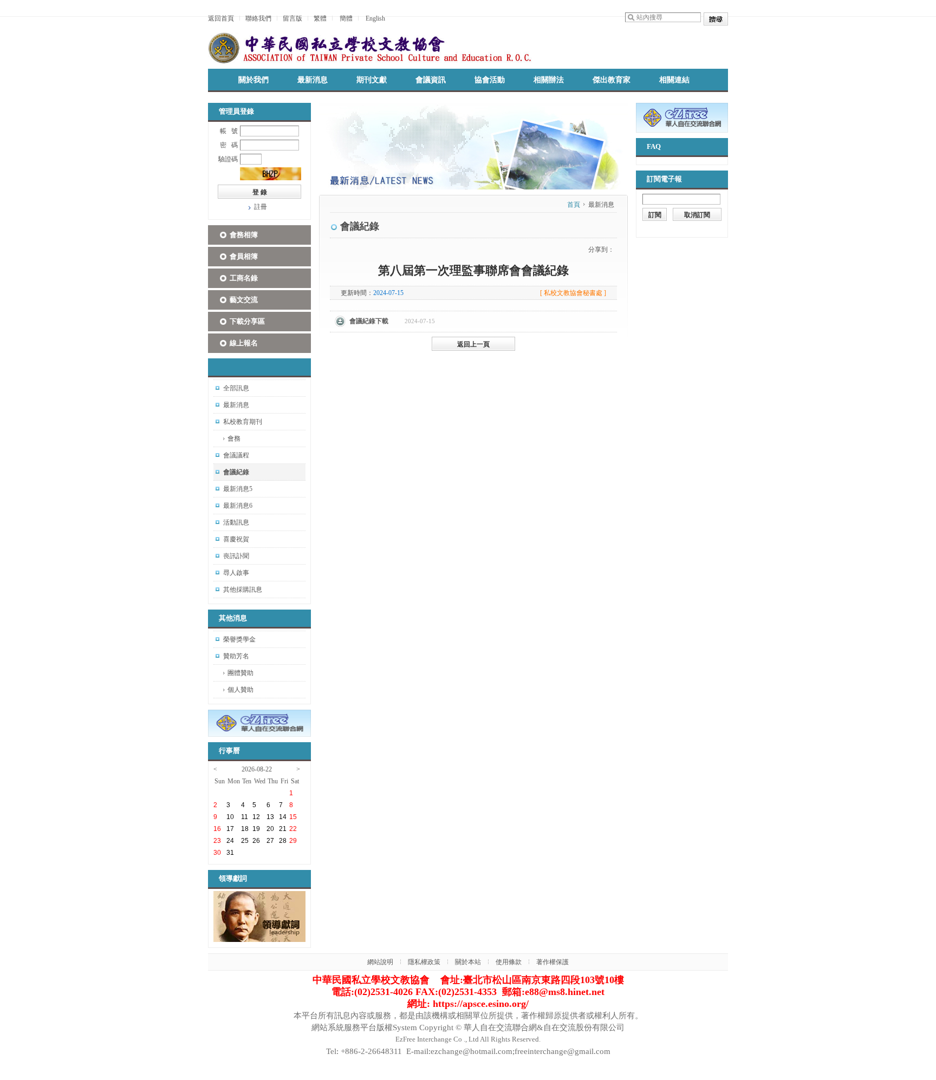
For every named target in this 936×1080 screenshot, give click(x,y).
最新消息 (312, 80)
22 (293, 829)
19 (256, 829)
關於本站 (468, 962)
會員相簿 (244, 256)
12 (256, 817)
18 (245, 829)
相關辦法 (549, 80)
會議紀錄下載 (368, 321)
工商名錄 (244, 278)
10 (230, 817)
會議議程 (236, 455)
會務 (233, 438)
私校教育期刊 (242, 422)
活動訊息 (236, 522)
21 (283, 829)
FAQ (654, 146)
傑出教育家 (611, 80)
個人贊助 (240, 689)
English (375, 18)
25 (245, 841)
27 (270, 841)
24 (230, 841)
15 (293, 817)
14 (283, 817)
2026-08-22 (257, 769)
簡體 (346, 18)
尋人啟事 (236, 573)
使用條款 (509, 962)
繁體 (320, 18)
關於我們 (253, 80)
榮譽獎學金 (239, 639)
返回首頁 (221, 18)
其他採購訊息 (242, 589)
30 (217, 852)
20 (270, 829)
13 (270, 817)
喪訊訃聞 (236, 556)
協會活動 (489, 80)
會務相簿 (244, 235)
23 (217, 841)
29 (293, 841)
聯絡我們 (258, 18)
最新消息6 (237, 505)
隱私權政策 (424, 962)
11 (244, 817)
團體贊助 (240, 673)
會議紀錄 (236, 472)
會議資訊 (430, 80)
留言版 (292, 18)
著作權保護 (552, 962)
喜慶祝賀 (236, 539)
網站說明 (380, 962)
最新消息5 (237, 489)
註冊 (260, 207)
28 (283, 841)
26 (256, 841)
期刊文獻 (371, 80)
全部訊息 (236, 388)
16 (217, 829)
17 (230, 829)
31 (230, 852)
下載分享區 (247, 321)
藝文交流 (244, 300)
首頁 (573, 204)
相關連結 (674, 80)
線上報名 (244, 343)
